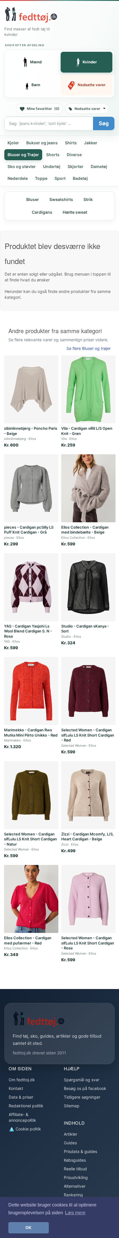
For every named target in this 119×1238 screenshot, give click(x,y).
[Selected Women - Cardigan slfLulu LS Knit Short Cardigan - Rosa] (88, 899)
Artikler (70, 1134)
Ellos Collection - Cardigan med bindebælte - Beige (85, 530)
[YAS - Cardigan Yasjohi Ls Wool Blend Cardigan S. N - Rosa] (31, 587)
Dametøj (99, 166)
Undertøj (51, 166)
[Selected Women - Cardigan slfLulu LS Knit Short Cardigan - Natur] (31, 795)
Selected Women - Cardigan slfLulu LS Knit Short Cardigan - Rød (87, 735)
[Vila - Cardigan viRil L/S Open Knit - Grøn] (88, 389)
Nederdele (18, 178)
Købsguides (75, 1160)
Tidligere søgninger (82, 1097)
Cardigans (42, 212)
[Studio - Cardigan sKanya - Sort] (88, 587)
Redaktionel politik (26, 1105)
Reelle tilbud (75, 1168)
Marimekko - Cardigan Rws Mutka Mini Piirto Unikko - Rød (30, 732)
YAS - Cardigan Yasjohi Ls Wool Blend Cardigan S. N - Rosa (28, 631)
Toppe (41, 178)
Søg (104, 123)
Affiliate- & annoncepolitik (22, 1117)
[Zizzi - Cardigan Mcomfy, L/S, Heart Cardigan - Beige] (88, 795)
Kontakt (16, 1088)
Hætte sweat (75, 212)
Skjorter (75, 166)
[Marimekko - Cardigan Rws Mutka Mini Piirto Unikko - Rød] (31, 691)
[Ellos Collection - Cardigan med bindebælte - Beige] (88, 488)
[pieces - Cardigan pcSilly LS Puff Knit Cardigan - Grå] (31, 488)
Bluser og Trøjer (23, 154)
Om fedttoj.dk (22, 1079)
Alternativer (74, 1186)
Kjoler (13, 142)
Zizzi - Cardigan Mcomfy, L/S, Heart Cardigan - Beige (87, 837)
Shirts (71, 142)
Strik (88, 199)
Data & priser (21, 1097)
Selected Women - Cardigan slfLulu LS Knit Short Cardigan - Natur (30, 839)
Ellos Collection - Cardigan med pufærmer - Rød (27, 940)
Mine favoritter (43, 108)
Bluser (32, 199)
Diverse (74, 154)
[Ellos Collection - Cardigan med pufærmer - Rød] (31, 899)
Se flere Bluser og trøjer (88, 348)
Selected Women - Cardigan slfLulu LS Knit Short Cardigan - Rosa (87, 943)
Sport (60, 178)
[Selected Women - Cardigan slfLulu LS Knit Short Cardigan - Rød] (88, 691)
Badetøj (80, 178)
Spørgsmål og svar (81, 1079)
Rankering (73, 1194)
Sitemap (71, 1105)
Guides (70, 1142)
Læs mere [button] (75, 1212)
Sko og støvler (22, 166)
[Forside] (30, 14)
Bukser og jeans (42, 142)
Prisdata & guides (80, 1151)
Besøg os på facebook (85, 1088)
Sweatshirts (61, 199)
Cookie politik (27, 1128)
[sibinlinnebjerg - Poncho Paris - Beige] (31, 389)
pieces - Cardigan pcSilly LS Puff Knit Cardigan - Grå (28, 530)
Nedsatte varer (87, 108)
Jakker (90, 142)
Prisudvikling (76, 1177)
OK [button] (28, 1227)
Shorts (53, 154)
